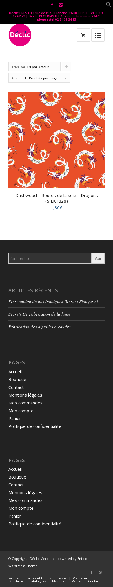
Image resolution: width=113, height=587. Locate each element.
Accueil (15, 371)
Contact (16, 387)
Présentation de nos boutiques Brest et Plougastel (53, 301)
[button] (109, 5)
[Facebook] (52, 4)
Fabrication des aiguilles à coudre (39, 327)
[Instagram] (61, 4)
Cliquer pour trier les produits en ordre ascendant (66, 68)
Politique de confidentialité (34, 426)
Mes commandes (25, 403)
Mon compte (21, 410)
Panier (14, 418)
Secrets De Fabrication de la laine (39, 314)
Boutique (17, 379)
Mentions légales (25, 395)
